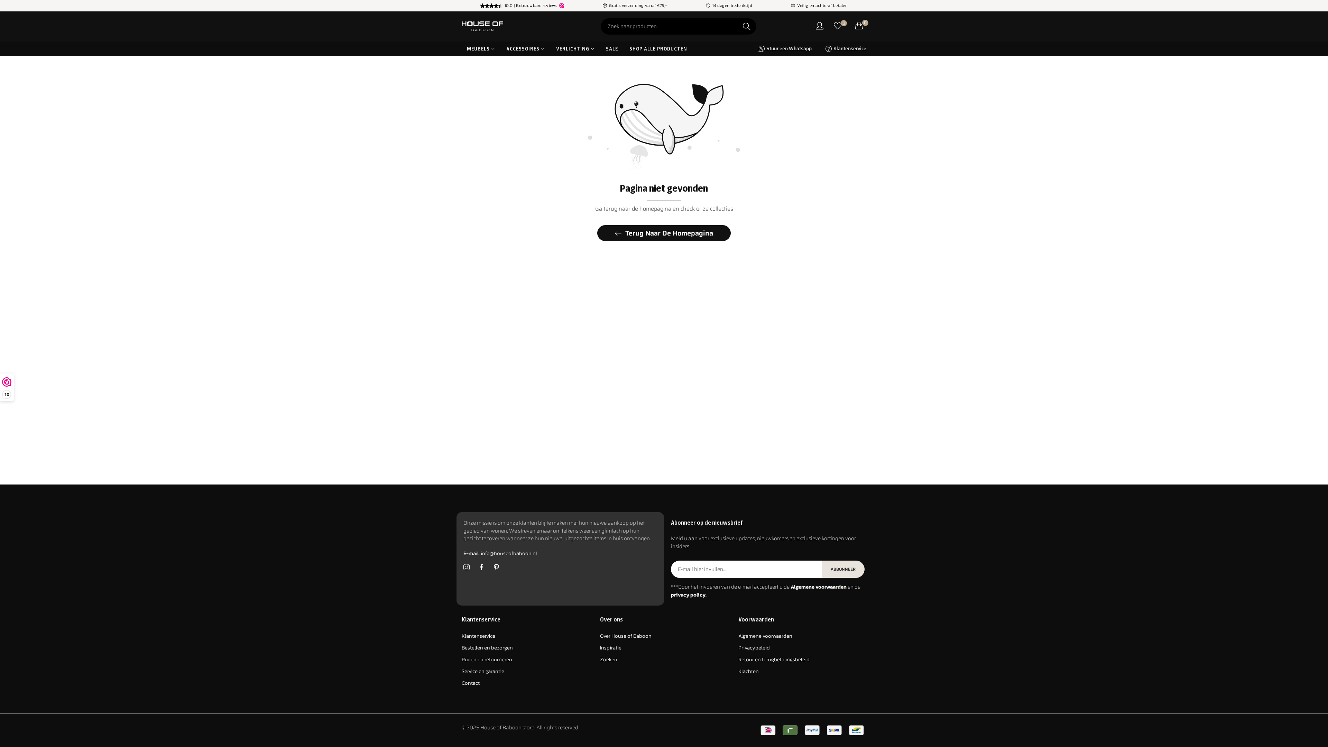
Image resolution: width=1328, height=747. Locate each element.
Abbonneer (843, 569)
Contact (471, 683)
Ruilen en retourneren (487, 659)
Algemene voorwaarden (765, 636)
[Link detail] (466, 567)
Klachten (748, 671)
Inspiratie (610, 648)
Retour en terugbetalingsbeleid (774, 659)
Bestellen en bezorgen (487, 648)
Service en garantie (483, 671)
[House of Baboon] (508, 26)
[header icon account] (819, 26)
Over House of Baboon (626, 636)
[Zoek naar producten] (747, 26)
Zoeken (608, 659)
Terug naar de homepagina (669, 233)
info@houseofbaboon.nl (500, 553)
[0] (837, 26)
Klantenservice (478, 636)
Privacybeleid (754, 648)
